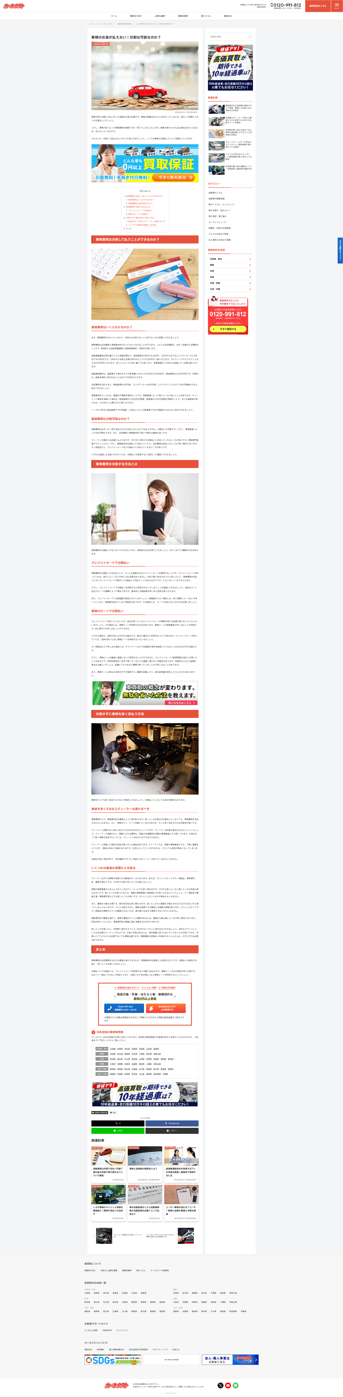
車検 (114, 1112)
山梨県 (142, 1059)
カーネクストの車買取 (159, 1270)
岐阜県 (156, 1059)
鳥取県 (113, 1069)
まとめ (129, 229)
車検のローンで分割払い (138, 214)
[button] (172, 1131)
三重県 (149, 1064)
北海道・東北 (216, 259)
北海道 (113, 1049)
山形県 (149, 1049)
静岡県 (163, 1059)
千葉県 (142, 1054)
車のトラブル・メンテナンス (221, 204)
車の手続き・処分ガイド (219, 210)
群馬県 (127, 1054)
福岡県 (113, 1074)
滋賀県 (134, 1064)
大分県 (142, 1074)
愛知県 (171, 1059)
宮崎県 (149, 1074)
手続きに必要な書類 (108, 1270)
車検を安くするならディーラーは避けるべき (146, 221)
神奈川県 (157, 1054)
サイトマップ (122, 1330)
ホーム (114, 16)
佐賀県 (120, 1074)
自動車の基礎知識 (100, 1112)
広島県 (134, 1069)
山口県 (142, 1069)
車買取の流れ (136, 16)
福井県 (134, 1059)
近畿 (212, 277)
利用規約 (100, 1349)
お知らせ (176, 1349)
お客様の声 (107, 1330)
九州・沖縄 (215, 289)
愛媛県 (163, 1069)
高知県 (171, 1069)
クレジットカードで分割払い (140, 210)
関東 (212, 265)
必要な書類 (160, 16)
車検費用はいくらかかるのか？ (141, 200)
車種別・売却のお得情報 (219, 228)
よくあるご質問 (91, 1330)
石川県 (127, 1059)
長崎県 (127, 1074)
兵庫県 (120, 1064)
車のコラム (206, 16)
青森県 (120, 1049)
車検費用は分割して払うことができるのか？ (144, 196)
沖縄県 (165, 1074)
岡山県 (127, 1069)
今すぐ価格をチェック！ (340, 250)
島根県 (120, 1069)
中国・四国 (215, 283)
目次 (142, 191)
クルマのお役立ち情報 (218, 234)
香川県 (156, 1069)
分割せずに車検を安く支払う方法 (140, 218)
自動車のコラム (215, 193)
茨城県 (113, 1054)
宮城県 (134, 1049)
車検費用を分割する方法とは (138, 207)
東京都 (149, 1054)
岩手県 (127, 1049)
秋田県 (142, 1049)
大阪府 (113, 1064)
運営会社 (228, 16)
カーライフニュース (217, 222)
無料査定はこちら (318, 6)
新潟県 (113, 1059)
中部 (212, 271)
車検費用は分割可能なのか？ (140, 203)
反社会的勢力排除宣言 (138, 1349)
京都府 (127, 1064)
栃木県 (120, 1054)
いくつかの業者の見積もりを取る (142, 225)
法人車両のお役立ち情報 (219, 240)
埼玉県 (134, 1054)
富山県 (120, 1059)
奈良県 (142, 1064)
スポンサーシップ (159, 1349)
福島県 (156, 1049)
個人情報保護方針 (116, 1349)
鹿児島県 (157, 1074)
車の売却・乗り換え (217, 216)
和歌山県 (157, 1064)
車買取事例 (183, 16)
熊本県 (134, 1074)
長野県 (149, 1059)
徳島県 (149, 1069)
